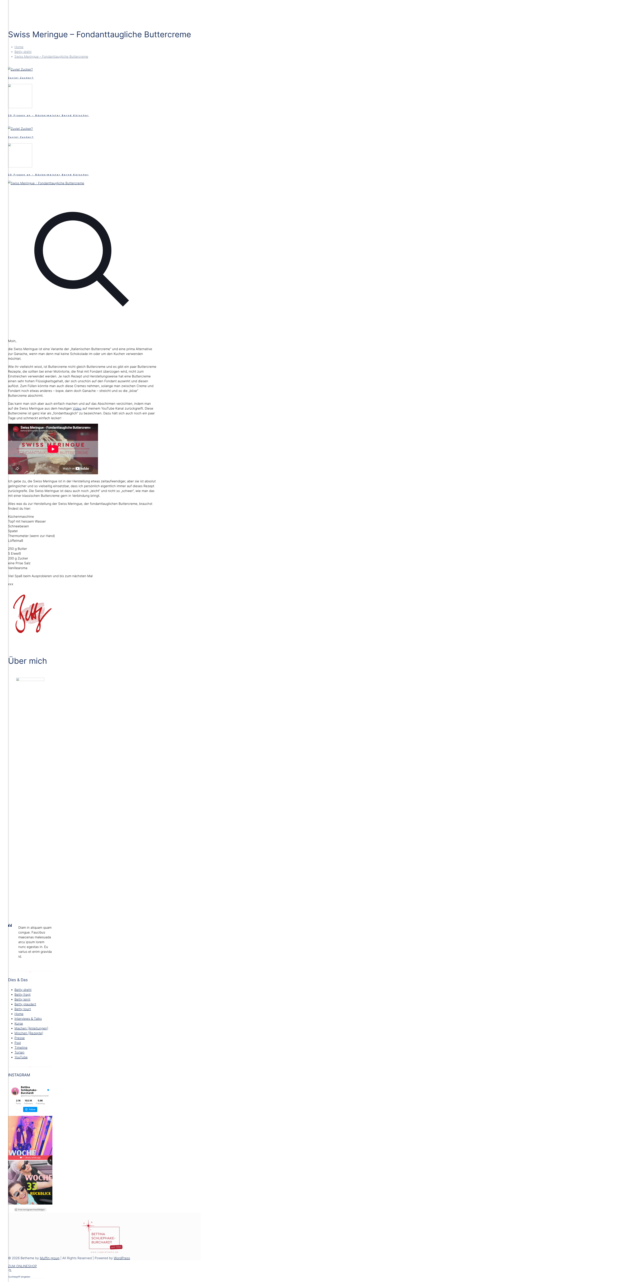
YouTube (21, 1057)
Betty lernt (22, 999)
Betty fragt (22, 994)
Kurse (18, 1023)
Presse (19, 1038)
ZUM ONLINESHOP (22, 1266)
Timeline (20, 1048)
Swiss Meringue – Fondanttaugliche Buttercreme (51, 56)
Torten (19, 1052)
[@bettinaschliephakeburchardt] (15, 1091)
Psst (17, 1043)
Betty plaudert (25, 1004)
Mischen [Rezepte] (28, 1033)
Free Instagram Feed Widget (31, 1210)
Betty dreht (22, 52)
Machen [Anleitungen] (31, 1028)
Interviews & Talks (28, 1019)
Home (18, 47)
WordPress (122, 1258)
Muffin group (49, 1258)
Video (77, 408)
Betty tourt (22, 1009)
